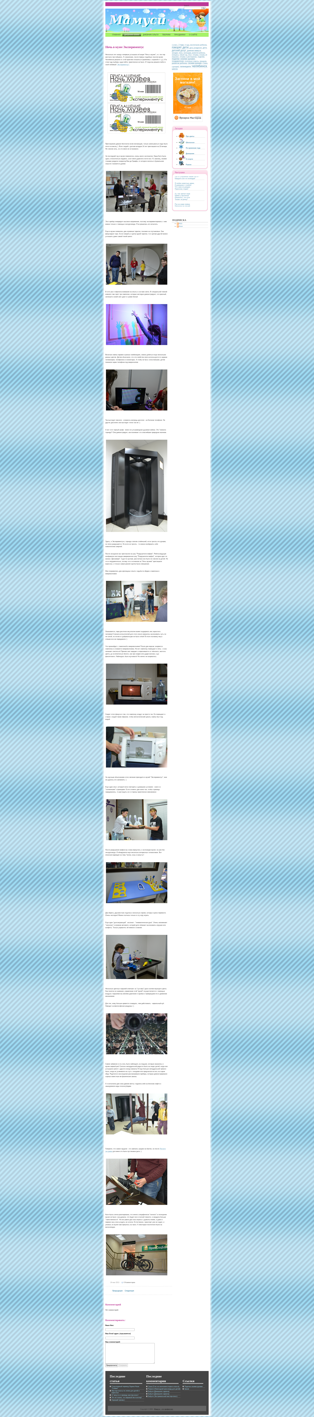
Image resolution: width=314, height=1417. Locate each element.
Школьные (190, 142)
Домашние (190, 153)
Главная (116, 35)
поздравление (178, 61)
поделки (201, 57)
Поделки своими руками (193, 1386)
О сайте (193, 35)
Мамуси (138, 21)
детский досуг (179, 50)
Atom (181, 226)
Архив (186, 1389)
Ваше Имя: (109, 1325)
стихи (205, 63)
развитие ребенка (179, 63)
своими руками (195, 63)
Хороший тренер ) (118, 1400)
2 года (181, 45)
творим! (166, 35)
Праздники (179, 35)
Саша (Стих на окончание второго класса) (163, 1386)
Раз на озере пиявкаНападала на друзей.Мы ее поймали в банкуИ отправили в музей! (183, 201)
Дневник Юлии (131, 35)
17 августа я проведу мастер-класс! (125, 1395)
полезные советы (192, 61)
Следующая (129, 1291)
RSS (180, 224)
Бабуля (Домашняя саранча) (158, 1391)
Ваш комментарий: (112, 1342)
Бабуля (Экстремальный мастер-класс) (162, 1396)
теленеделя (185, 66)
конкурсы (175, 55)
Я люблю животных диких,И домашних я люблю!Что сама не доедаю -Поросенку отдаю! (185, 180)
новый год (183, 55)
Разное (188, 165)
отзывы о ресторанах (188, 57)
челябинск (199, 66)
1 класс (174, 45)
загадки (175, 53)
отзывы (195, 55)
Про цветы (190, 136)
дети (205, 48)
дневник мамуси (194, 50)
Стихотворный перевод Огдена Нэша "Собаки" (125, 1387)
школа (175, 69)
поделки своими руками (183, 59)
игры (181, 53)
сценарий (175, 67)
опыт (190, 55)
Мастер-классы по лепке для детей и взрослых (125, 1392)
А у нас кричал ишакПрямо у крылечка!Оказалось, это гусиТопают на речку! (182, 191)
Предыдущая (117, 1291)
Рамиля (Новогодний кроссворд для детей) (164, 1389)
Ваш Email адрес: (118, 1333)
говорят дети (180, 47)
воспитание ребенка (198, 45)
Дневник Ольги (150, 35)
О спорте (189, 159)
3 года (187, 45)
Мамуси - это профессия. (163, 1409)
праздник (203, 61)
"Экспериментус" (123, 65)
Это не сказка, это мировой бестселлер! (127, 1397)
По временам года (193, 148)
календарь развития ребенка (194, 53)
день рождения (196, 48)
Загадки (179, 128)
